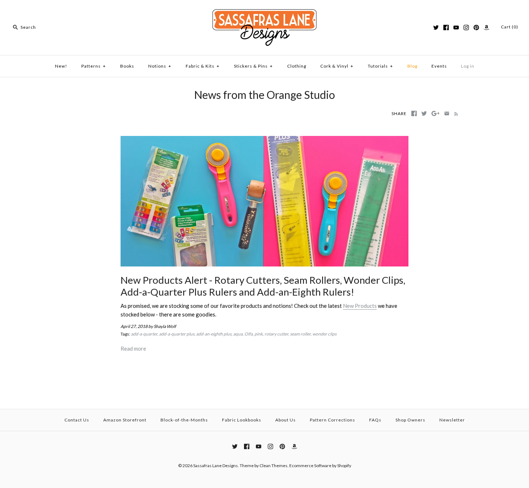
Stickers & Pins (253, 66)
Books (127, 66)
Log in (467, 66)
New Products (360, 305)
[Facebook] (446, 27)
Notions (159, 66)
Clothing (296, 66)
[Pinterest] (476, 27)
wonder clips (324, 334)
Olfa (248, 334)
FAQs (375, 420)
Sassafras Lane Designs (215, 465)
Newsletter (452, 420)
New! (61, 66)
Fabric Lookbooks (241, 420)
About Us (285, 420)
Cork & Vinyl (336, 66)
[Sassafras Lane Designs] (264, 11)
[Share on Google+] (435, 113)
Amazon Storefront (124, 420)
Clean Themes (273, 465)
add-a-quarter (144, 334)
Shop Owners (410, 420)
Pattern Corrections (332, 420)
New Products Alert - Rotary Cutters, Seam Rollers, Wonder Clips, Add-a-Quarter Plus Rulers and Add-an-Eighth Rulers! (263, 286)
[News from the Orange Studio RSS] (455, 113)
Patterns (93, 66)
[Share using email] (446, 113)
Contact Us (76, 420)
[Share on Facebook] (414, 113)
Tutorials (380, 66)
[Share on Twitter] (424, 113)
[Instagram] (466, 27)
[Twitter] (436, 27)
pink (258, 334)
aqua (238, 334)
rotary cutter (276, 334)
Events (439, 66)
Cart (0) (509, 26)
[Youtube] (456, 27)
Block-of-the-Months (184, 420)
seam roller (300, 334)
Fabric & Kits (203, 66)
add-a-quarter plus (176, 334)
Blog (412, 66)
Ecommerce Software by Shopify (320, 465)
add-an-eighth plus (213, 334)
